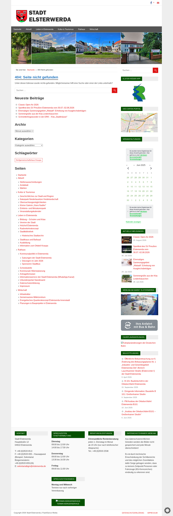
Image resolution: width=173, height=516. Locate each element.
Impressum (25, 286)
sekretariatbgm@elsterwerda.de (31, 466)
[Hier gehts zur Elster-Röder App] (139, 101)
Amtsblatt (24, 185)
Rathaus (81, 29)
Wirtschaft (94, 29)
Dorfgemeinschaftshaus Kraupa (28, 160)
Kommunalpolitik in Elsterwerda (34, 254)
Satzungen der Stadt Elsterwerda (37, 258)
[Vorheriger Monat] (128, 168)
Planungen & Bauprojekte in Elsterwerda (38, 303)
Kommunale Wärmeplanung (32, 271)
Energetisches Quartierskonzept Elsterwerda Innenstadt (45, 300)
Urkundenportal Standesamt (32, 280)
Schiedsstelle (26, 268)
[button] (167, 510)
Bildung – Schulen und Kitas (32, 219)
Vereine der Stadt (27, 222)
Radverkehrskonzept (29, 228)
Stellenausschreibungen (31, 182)
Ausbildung (25, 243)
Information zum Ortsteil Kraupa (34, 246)
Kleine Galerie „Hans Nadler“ (33, 205)
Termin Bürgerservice (68, 504)
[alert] (139, 211)
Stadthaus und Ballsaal (30, 240)
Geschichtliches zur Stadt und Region (37, 196)
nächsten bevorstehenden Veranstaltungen (138, 157)
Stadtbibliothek (26, 231)
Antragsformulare (27, 274)
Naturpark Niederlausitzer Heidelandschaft (39, 199)
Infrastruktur (25, 294)
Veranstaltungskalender (30, 211)
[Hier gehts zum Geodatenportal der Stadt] (139, 132)
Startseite (17, 29)
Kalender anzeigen (133, 221)
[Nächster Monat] (151, 168)
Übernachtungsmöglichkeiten (33, 202)
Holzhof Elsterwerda (29, 225)
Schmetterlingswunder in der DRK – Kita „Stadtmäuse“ (42, 117)
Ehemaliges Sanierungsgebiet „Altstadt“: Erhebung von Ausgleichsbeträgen (52, 111)
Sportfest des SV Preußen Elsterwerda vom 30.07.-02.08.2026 (46, 108)
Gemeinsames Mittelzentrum (32, 297)
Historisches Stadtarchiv (33, 236)
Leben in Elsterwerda (44, 29)
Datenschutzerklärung (30, 283)
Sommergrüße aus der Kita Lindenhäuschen (38, 114)
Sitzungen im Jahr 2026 (32, 261)
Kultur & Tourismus (66, 29)
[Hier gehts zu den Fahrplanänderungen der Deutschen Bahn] (139, 346)
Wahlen (23, 188)
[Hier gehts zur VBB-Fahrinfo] (139, 330)
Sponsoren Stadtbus (31, 264)
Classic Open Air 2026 (28, 105)
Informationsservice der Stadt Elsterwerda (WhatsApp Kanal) (47, 277)
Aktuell (28, 29)
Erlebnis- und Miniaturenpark (33, 208)
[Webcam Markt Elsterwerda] (139, 314)
